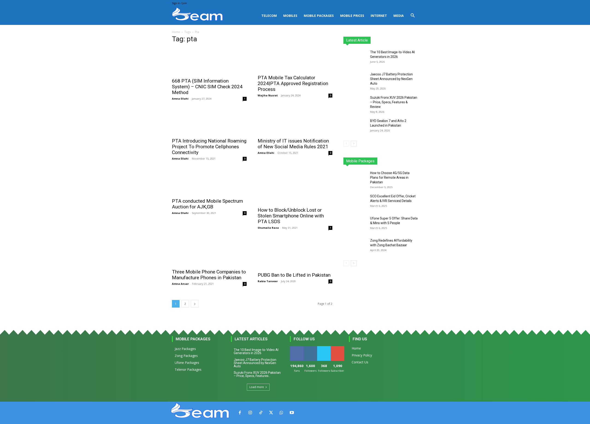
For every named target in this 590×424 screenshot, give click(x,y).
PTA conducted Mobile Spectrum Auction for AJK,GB (207, 204)
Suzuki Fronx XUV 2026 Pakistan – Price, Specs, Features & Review (393, 102)
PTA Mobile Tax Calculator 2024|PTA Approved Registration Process (293, 83)
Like (296, 348)
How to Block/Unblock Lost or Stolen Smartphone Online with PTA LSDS (291, 215)
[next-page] (195, 304)
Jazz (361, 161)
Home (176, 32)
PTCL (414, 161)
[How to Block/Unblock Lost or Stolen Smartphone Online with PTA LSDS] (295, 186)
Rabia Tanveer (268, 281)
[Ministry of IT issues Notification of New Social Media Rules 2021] (295, 121)
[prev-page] (346, 143)
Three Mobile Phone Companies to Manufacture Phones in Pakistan (209, 274)
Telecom (269, 15)
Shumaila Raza (268, 227)
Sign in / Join (179, 3)
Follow (310, 348)
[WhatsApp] (281, 413)
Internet (379, 15)
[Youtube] (291, 413)
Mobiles (290, 15)
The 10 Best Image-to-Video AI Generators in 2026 (256, 351)
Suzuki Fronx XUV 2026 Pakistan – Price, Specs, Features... (257, 374)
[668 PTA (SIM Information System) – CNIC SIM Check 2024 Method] (209, 61)
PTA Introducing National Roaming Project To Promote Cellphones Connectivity (209, 146)
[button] (412, 16)
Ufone (402, 161)
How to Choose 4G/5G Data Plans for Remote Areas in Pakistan (390, 177)
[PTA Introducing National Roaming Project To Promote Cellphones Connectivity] (209, 121)
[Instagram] (250, 413)
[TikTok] (260, 413)
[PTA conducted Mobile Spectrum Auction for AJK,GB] (209, 181)
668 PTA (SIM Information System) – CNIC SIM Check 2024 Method (207, 86)
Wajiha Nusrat (268, 95)
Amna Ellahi (180, 98)
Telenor (374, 161)
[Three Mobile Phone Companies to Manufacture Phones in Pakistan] (209, 251)
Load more (256, 387)
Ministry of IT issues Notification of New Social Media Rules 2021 (293, 143)
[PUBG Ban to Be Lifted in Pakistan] (295, 253)
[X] (271, 413)
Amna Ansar (180, 283)
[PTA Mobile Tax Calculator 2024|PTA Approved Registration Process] (295, 60)
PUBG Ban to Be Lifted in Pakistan (294, 275)
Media (398, 15)
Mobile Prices (352, 15)
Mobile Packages (319, 15)
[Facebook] (240, 413)
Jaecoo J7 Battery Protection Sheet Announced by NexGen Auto (391, 78)
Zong (388, 161)
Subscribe (338, 348)
